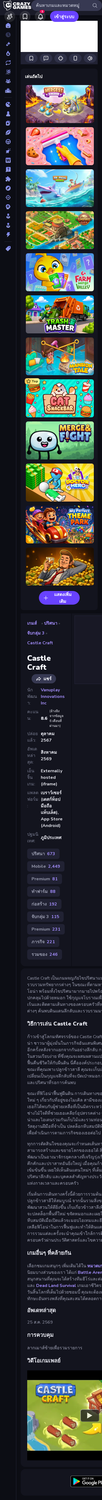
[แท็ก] (8, 248)
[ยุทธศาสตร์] (8, 206)
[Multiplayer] (8, 81)
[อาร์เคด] (8, 225)
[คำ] (8, 160)
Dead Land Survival (56, 1286)
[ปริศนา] (8, 179)
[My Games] (25, 16)
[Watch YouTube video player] (89, 1415)
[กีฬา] (8, 132)
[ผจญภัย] (8, 188)
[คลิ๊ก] (8, 151)
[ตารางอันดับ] (8, 90)
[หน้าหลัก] (8, 25)
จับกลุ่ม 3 (36, 633)
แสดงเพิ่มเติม (63, 598)
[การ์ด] (8, 123)
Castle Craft (40, 643)
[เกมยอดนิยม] (8, 53)
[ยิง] (8, 197)
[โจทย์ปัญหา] (8, 169)
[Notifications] (40, 16)
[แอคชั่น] (8, 234)
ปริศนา (50, 623)
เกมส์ (32, 623)
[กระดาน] (8, 113)
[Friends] (9, 16)
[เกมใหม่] (8, 44)
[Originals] (8, 72)
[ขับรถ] (8, 141)
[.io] (8, 104)
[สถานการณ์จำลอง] (8, 216)
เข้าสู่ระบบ (64, 17)
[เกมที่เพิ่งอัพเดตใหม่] (8, 62)
